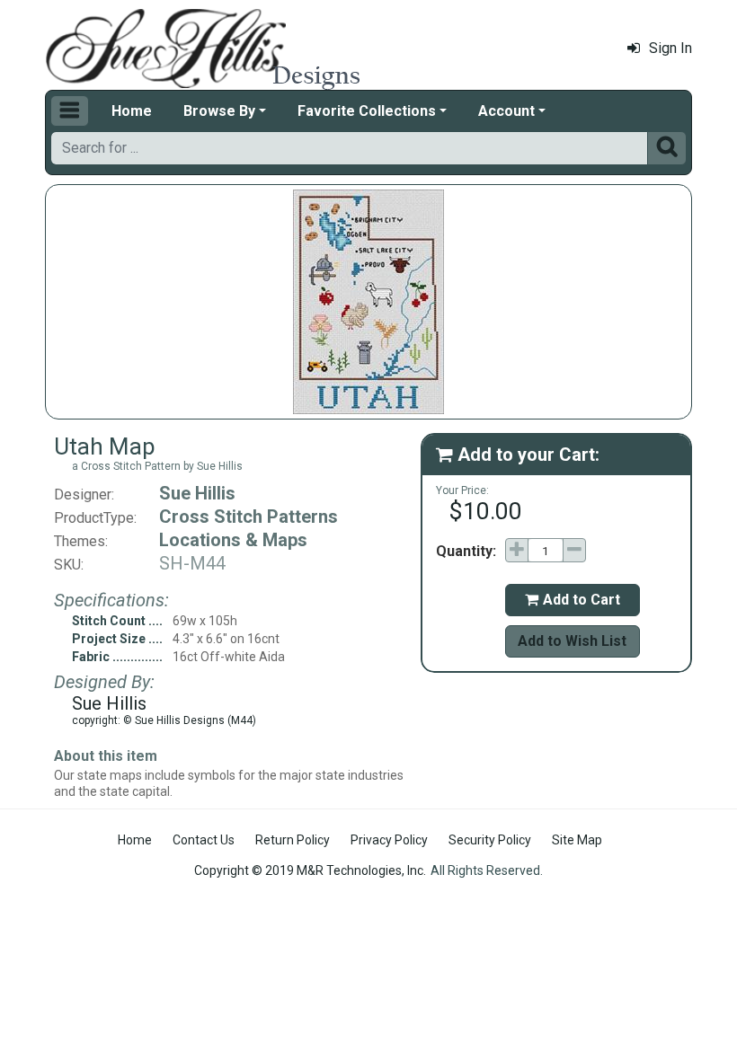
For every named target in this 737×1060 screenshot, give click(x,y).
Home (131, 110)
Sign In (670, 48)
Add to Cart (572, 599)
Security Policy (489, 840)
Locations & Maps (233, 540)
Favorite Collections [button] (366, 110)
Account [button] (506, 110)
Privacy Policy (389, 840)
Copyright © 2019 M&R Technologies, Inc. (310, 870)
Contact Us (204, 840)
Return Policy (292, 840)
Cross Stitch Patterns (248, 516)
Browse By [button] (219, 110)
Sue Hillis (197, 493)
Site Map (577, 840)
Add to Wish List (572, 640)
